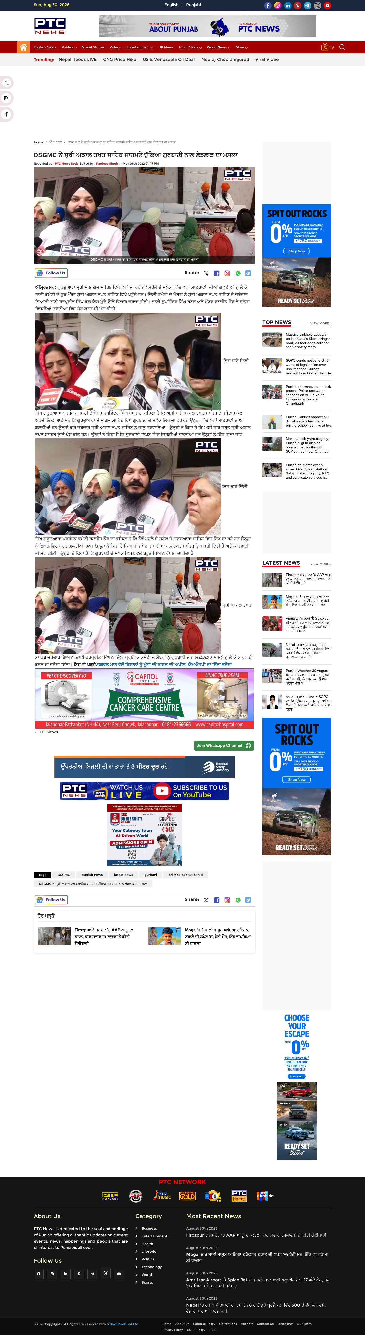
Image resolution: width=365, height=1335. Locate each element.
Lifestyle (149, 1251)
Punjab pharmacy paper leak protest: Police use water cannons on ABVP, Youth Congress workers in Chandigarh (308, 395)
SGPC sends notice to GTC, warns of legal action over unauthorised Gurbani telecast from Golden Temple (308, 366)
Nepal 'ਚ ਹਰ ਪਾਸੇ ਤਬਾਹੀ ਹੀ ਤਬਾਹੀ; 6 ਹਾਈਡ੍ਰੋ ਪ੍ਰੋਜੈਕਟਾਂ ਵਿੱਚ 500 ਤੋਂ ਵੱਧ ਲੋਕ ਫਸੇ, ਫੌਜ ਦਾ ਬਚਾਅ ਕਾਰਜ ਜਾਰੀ (308, 651)
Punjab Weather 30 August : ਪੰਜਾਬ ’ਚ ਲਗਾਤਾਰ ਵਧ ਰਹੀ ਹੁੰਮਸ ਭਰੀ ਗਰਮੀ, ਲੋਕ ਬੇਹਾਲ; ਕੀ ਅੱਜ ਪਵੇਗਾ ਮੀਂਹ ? (308, 677)
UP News (166, 47)
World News (217, 47)
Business (149, 1228)
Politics (67, 47)
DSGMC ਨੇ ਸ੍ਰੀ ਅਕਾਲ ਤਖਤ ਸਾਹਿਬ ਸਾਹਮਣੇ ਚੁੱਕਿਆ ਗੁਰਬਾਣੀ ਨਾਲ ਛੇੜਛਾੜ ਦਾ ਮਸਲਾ (93, 884)
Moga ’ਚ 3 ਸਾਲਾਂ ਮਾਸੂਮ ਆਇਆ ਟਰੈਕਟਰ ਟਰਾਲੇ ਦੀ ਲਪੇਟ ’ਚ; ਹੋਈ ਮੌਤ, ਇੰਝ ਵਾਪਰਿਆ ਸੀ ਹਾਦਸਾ (307, 601)
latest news (123, 875)
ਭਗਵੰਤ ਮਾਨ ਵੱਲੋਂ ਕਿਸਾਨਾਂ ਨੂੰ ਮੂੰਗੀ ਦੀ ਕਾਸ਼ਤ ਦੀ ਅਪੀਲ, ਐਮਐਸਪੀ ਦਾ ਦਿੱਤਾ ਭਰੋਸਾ (164, 664)
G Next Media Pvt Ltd (122, 1324)
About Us (182, 1324)
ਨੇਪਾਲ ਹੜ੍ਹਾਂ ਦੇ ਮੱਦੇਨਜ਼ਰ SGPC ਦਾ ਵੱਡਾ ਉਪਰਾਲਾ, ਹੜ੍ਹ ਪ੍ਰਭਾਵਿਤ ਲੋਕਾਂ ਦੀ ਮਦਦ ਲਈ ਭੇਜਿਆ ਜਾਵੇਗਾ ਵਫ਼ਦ (308, 703)
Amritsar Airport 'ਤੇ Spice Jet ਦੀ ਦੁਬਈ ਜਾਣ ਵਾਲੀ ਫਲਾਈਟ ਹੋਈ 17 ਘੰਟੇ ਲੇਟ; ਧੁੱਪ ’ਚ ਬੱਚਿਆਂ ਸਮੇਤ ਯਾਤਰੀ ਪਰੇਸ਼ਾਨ (308, 624)
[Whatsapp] (238, 273)
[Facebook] (216, 273)
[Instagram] (227, 273)
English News (45, 47)
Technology (152, 1267)
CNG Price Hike (119, 59)
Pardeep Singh (107, 163)
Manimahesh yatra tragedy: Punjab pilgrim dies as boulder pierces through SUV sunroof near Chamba (307, 445)
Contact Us (265, 1324)
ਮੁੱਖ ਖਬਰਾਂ (55, 142)
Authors (247, 1324)
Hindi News (188, 47)
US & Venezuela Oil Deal (169, 59)
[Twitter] (206, 274)
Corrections (228, 1324)
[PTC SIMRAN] (239, 1195)
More (240, 47)
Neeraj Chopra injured (225, 59)
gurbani (151, 875)
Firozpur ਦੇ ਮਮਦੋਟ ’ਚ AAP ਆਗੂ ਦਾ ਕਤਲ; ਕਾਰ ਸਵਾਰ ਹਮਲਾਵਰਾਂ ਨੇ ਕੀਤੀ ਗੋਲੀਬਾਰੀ (308, 579)
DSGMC (64, 875)
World (147, 1274)
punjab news (92, 875)
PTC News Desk (66, 163)
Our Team (304, 1324)
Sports (147, 1282)
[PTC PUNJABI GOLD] (187, 1195)
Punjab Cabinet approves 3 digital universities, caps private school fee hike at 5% (308, 421)
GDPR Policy (196, 1330)
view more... (320, 323)
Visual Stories (93, 47)
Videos (115, 47)
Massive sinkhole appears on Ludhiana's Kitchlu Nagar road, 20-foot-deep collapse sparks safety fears (308, 340)
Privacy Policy (172, 1330)
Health (147, 1244)
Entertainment (138, 47)
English (171, 4)
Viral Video (267, 59)
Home (38, 142)
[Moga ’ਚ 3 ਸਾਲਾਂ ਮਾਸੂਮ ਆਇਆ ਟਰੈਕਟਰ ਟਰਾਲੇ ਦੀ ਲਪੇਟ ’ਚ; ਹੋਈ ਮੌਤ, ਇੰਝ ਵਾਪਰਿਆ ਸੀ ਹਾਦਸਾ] (272, 601)
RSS (212, 1330)
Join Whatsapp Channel (219, 745)
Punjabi (193, 4)
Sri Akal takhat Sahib (186, 875)
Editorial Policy (204, 1324)
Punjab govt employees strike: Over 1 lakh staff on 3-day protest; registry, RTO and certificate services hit (307, 471)
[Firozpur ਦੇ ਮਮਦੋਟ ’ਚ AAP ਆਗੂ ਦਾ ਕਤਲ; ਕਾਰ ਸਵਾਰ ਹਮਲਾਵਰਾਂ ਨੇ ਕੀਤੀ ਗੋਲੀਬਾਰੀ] (272, 579)
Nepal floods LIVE (78, 59)
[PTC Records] (136, 1195)
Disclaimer (285, 1324)
